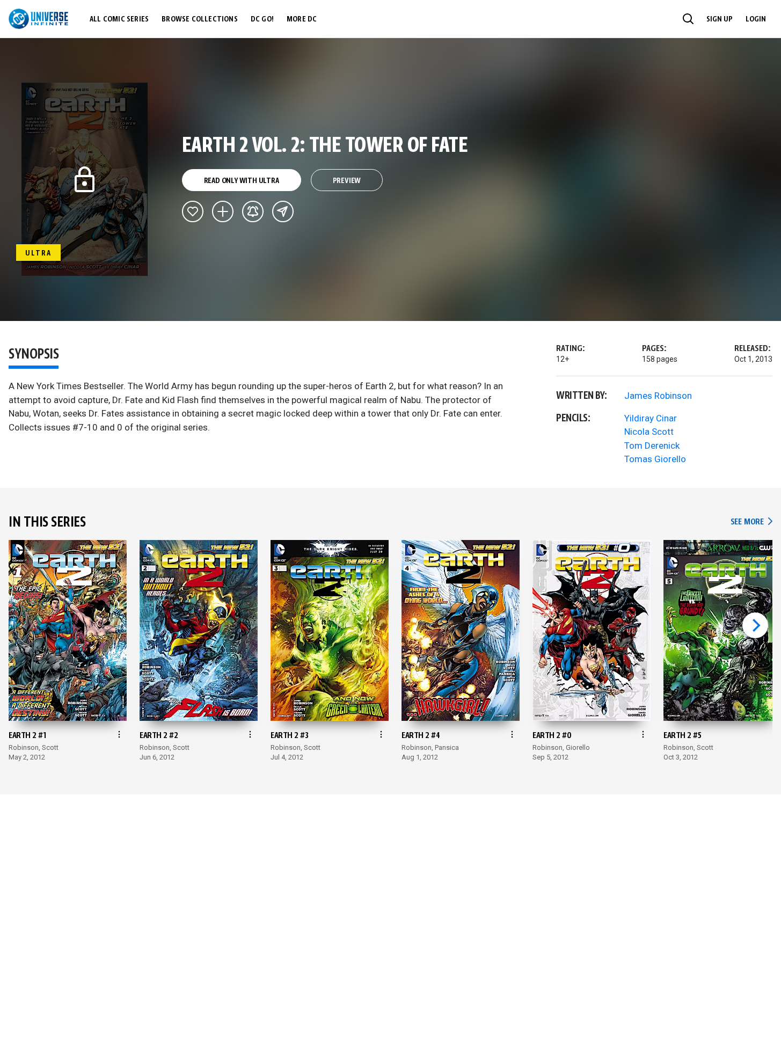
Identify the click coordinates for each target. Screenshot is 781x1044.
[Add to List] (222, 211)
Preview (347, 181)
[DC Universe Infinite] (38, 19)
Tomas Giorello (655, 459)
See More (751, 522)
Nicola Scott (649, 431)
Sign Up (719, 19)
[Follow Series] (253, 211)
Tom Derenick (652, 445)
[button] (688, 18)
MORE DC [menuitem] (302, 19)
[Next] (755, 625)
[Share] (283, 211)
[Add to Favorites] (192, 211)
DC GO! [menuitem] (262, 19)
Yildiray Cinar (650, 418)
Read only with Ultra (241, 181)
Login (756, 19)
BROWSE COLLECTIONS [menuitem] (200, 19)
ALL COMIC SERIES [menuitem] (119, 19)
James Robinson (658, 395)
